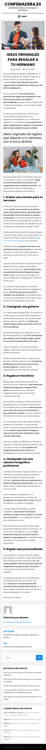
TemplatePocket (21, 747)
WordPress (39, 747)
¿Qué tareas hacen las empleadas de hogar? (26, 719)
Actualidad (17, 598)
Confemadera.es (23, 4)
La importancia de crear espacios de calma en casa (21, 686)
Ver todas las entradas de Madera (17, 622)
